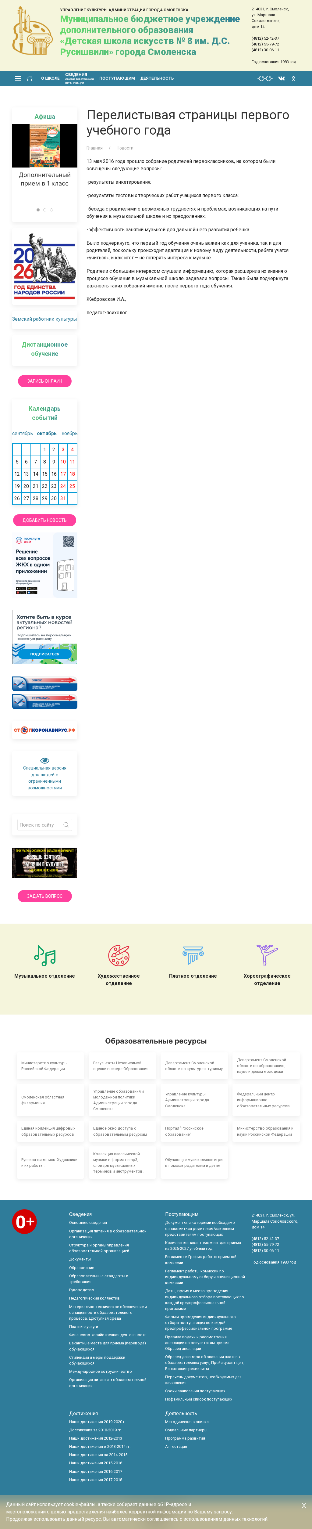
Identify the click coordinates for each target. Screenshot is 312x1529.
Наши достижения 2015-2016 (95, 1463)
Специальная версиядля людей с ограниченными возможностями (44, 778)
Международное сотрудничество (100, 1371)
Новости (125, 148)
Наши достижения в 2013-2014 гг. (99, 1446)
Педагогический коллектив (94, 1298)
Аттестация (176, 1446)
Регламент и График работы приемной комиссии (200, 1259)
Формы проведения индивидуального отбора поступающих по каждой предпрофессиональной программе (200, 1322)
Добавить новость (45, 520)
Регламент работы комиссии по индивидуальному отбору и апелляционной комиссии (205, 1277)
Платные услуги (83, 1326)
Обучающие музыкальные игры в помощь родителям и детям (194, 1162)
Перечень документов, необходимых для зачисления (203, 1380)
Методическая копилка (187, 1421)
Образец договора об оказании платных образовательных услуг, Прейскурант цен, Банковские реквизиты (204, 1362)
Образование (81, 1267)
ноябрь (69, 433)
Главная (95, 148)
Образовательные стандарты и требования (98, 1279)
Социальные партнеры (186, 1430)
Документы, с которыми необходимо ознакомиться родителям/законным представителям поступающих (200, 1228)
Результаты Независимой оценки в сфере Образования (120, 1066)
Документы (80, 1259)
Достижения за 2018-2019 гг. (95, 1430)
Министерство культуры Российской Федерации (44, 1066)
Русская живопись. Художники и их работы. (49, 1162)
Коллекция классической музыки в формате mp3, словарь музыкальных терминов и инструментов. (118, 1163)
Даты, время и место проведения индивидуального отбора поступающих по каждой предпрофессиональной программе (204, 1300)
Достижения (83, 1413)
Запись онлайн (44, 381)
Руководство (81, 1290)
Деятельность (157, 78)
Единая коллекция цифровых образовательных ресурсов (48, 1131)
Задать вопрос (44, 896)
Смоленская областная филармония (42, 1100)
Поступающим (117, 78)
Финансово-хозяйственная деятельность (108, 1334)
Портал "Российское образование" (184, 1131)
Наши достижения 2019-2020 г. (97, 1421)
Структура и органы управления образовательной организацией (99, 1248)
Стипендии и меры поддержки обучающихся (97, 1360)
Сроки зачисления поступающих (195, 1391)
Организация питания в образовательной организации (108, 1234)
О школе (50, 78)
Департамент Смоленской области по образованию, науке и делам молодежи (261, 1066)
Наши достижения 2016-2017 (95, 1471)
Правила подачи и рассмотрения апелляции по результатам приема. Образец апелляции (197, 1343)
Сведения (80, 1214)
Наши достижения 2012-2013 (95, 1438)
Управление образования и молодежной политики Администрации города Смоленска (118, 1100)
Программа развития (185, 1438)
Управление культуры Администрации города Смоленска (187, 1100)
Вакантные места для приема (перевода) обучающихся (107, 1346)
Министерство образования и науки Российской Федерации (265, 1131)
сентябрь (20, 433)
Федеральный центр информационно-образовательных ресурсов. (264, 1100)
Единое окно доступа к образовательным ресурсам (120, 1131)
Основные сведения (88, 1222)
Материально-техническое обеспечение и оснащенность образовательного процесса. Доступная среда (108, 1312)
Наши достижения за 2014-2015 (98, 1454)
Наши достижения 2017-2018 (95, 1479)
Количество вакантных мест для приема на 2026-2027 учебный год (203, 1245)
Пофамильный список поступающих (198, 1399)
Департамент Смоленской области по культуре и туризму (194, 1066)
